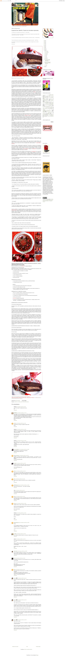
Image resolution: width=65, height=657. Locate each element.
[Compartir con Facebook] (25, 400)
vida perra (52, 116)
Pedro (15, 569)
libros (43, 106)
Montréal (48, 107)
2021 (44, 40)
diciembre (45, 51)
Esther (15, 496)
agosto (45, 54)
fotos (44, 104)
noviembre (46, 52)
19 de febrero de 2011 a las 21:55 (20, 558)
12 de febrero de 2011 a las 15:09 (21, 440)
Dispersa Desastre (16, 455)
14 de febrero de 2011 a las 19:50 (24, 522)
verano (44, 116)
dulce (52, 100)
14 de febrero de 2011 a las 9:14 (20, 490)
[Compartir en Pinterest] (25, 400)
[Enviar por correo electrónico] (22, 400)
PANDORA (15, 412)
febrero (45, 58)
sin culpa (44, 114)
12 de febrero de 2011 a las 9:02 (21, 406)
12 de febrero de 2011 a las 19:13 (24, 455)
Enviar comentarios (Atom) (28, 649)
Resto (52, 113)
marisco (50, 106)
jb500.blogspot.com (17, 522)
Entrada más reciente (15, 646)
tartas (44, 115)
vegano (48, 115)
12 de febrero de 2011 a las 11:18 (21, 412)
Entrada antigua (38, 646)
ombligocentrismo (47, 110)
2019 (44, 41)
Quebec (48, 113)
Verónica (15, 423)
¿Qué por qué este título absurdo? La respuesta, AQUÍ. (19, 26)
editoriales (46, 101)
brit (45, 96)
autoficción (50, 94)
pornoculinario (50, 112)
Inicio (27, 646)
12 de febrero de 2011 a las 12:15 (21, 423)
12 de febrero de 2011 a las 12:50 (21, 429)
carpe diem (51, 96)
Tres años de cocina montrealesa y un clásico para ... (47, 60)
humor (52, 104)
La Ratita (15, 533)
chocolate (44, 97)
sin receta (49, 114)
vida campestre (48, 116)
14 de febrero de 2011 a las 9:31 (20, 496)
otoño (44, 111)
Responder (15, 420)
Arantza (15, 578)
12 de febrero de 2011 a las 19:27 (21, 463)
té (46, 115)
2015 (44, 45)
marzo (45, 57)
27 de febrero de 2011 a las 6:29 (22, 619)
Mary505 (15, 463)
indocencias (46, 105)
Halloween (48, 104)
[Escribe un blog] (23, 400)
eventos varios (45, 102)
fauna (49, 102)
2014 (44, 46)
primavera (44, 113)
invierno (50, 105)
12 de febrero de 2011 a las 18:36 (24, 449)
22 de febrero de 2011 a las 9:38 (20, 569)
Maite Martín (15, 551)
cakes (48, 96)
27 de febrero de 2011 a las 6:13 (22, 578)
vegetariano (51, 115)
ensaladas (51, 101)
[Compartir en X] (24, 400)
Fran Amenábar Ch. (17, 449)
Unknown (15, 503)
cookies (52, 97)
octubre (45, 53)
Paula (15, 558)
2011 (44, 50)
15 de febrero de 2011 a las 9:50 (21, 533)
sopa (52, 114)
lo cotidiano (46, 106)
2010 (44, 66)
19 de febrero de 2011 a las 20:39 (22, 551)
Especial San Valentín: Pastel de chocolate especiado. (47, 63)
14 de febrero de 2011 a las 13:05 (21, 503)
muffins (51, 107)
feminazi (52, 102)
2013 (44, 47)
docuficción (45, 100)
